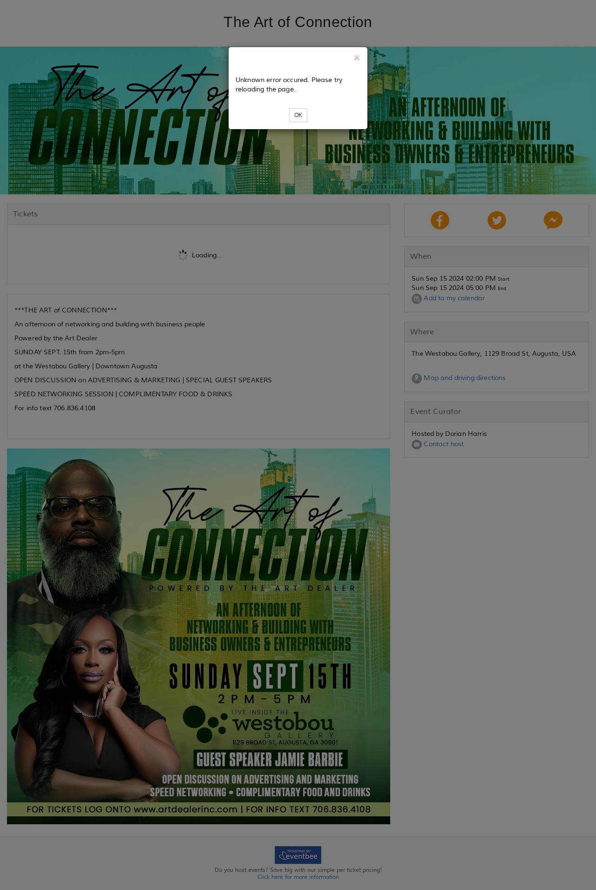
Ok (298, 115)
